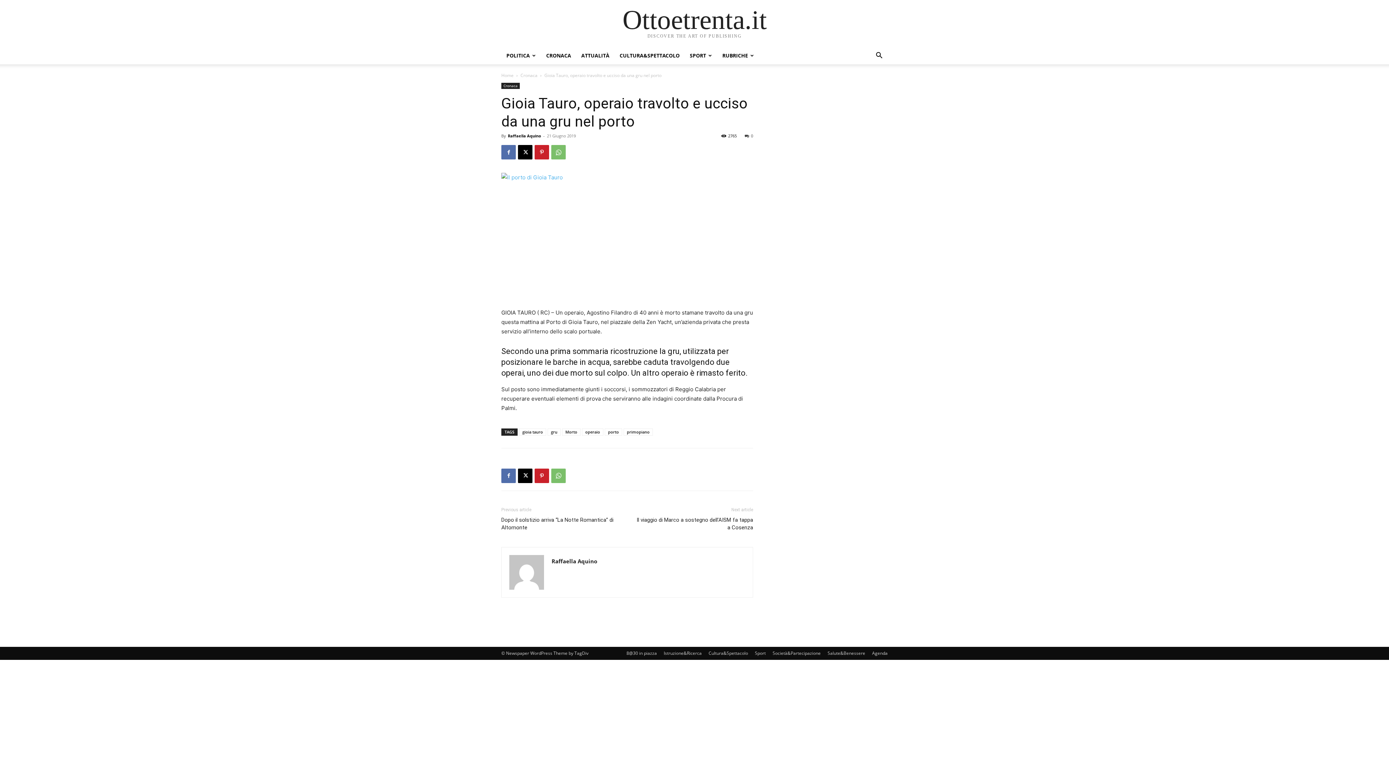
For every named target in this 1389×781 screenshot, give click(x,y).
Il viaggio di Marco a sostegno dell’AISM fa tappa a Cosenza (695, 524)
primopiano (638, 432)
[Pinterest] (542, 152)
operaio (592, 432)
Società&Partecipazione (797, 653)
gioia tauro (532, 432)
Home (507, 75)
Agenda (880, 653)
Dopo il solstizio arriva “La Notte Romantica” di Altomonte (557, 524)
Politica (518, 55)
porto (613, 432)
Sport (698, 55)
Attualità (595, 55)
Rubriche (735, 55)
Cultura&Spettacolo (650, 55)
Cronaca (558, 55)
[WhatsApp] (558, 152)
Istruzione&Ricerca (683, 653)
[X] (525, 152)
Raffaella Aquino (524, 135)
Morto (571, 432)
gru (554, 432)
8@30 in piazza (641, 653)
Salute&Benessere (846, 653)
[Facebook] (508, 152)
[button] (879, 56)
